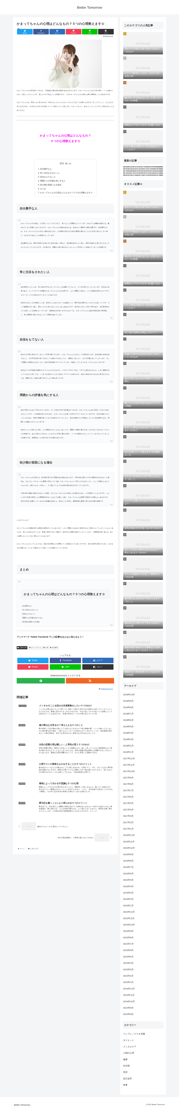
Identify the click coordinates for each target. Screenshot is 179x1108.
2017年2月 (128, 822)
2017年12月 (129, 758)
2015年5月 (128, 956)
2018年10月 (129, 694)
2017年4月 (128, 809)
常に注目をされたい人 (50, 173)
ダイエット (128, 1040)
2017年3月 (128, 816)
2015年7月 (128, 944)
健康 (125, 1059)
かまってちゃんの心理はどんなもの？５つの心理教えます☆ (66, 192)
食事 (125, 1085)
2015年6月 (128, 950)
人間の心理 (23, 647)
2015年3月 (128, 969)
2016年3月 (128, 893)
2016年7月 (128, 867)
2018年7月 (128, 714)
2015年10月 (129, 925)
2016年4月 (128, 886)
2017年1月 (128, 829)
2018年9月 (128, 701)
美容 (125, 1072)
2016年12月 (129, 835)
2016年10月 (129, 848)
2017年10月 (129, 771)
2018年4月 (128, 733)
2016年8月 (128, 861)
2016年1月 (128, 905)
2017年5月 (128, 803)
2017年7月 (128, 790)
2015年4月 (128, 963)
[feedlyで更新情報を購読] (41, 680)
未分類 (126, 1066)
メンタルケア (129, 1047)
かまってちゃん (36, 647)
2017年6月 (128, 797)
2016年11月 (129, 841)
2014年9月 (128, 1008)
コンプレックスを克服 (134, 1034)
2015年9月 (128, 931)
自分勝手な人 (46, 169)
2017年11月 (129, 765)
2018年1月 (128, 752)
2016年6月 (128, 873)
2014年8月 (128, 1014)
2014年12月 (129, 988)
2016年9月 (128, 854)
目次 (62, 163)
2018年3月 (128, 739)
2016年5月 (128, 880)
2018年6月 (128, 720)
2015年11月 (129, 918)
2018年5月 (128, 726)
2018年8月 (128, 707)
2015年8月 (128, 937)
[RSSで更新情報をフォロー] (90, 680)
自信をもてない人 (48, 177)
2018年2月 (128, 746)
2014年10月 (129, 1001)
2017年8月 (128, 784)
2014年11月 (129, 995)
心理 (46, 647)
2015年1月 (128, 982)
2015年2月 (128, 976)
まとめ (43, 189)
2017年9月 (128, 778)
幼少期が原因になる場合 (50, 185)
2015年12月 (129, 912)
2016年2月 (128, 899)
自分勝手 (55, 647)
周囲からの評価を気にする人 (52, 181)
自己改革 (127, 1078)
